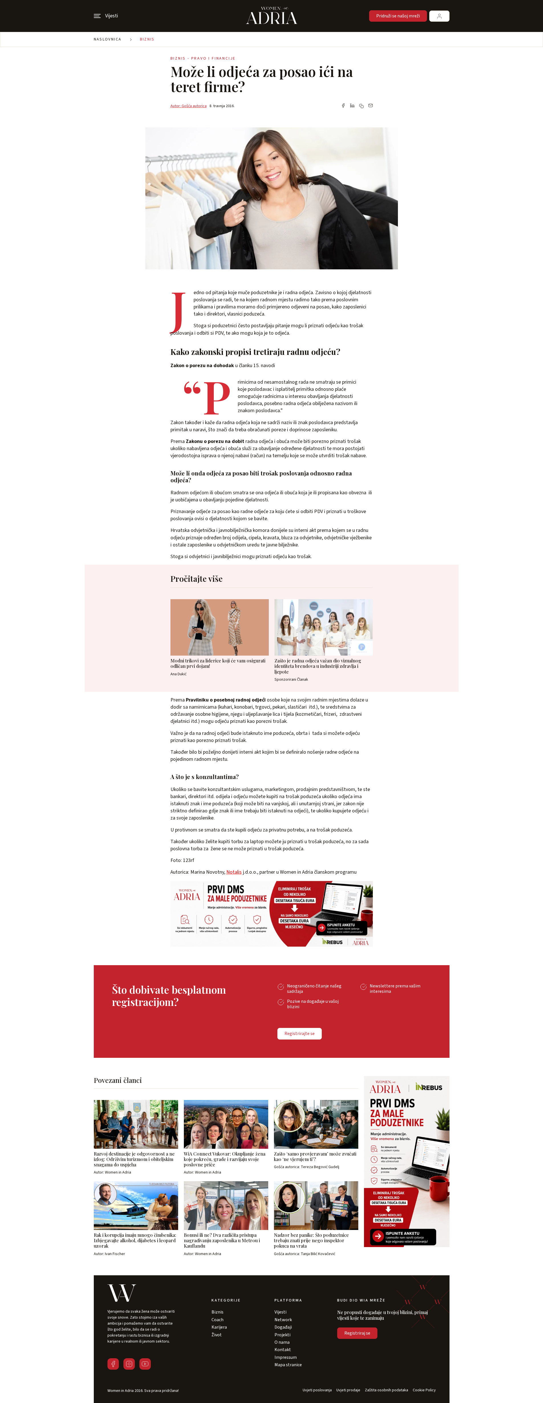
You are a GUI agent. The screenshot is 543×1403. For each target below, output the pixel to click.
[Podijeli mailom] (370, 106)
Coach (217, 1319)
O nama (282, 1342)
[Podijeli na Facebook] (343, 106)
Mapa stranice (288, 1364)
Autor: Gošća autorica (188, 106)
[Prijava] (439, 16)
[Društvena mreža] (113, 1364)
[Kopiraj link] (361, 106)
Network (283, 1319)
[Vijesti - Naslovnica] (271, 16)
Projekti (282, 1334)
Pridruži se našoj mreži (398, 16)
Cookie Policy (424, 1390)
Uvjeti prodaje (348, 1390)
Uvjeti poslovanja (317, 1390)
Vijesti (280, 1312)
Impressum (285, 1357)
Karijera (219, 1327)
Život (216, 1334)
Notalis (234, 872)
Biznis (147, 39)
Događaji (283, 1327)
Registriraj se (357, 1333)
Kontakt (282, 1349)
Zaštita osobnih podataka (386, 1390)
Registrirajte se (299, 1033)
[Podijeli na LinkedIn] (352, 106)
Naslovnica (108, 39)
